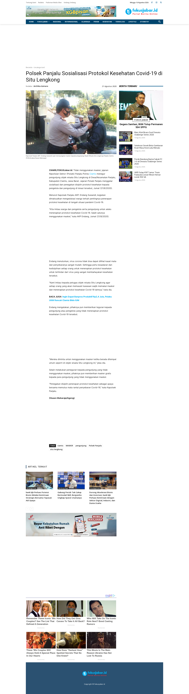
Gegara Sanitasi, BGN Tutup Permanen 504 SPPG (141, 126)
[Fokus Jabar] (141, 11)
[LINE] (93, 456)
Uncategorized (39, 67)
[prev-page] (27, 508)
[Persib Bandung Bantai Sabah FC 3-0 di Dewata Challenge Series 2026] (125, 163)
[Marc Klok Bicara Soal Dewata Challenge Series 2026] (125, 136)
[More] (99, 456)
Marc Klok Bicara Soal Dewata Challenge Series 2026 (147, 133)
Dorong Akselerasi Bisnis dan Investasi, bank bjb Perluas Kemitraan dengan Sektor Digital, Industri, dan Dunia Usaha (102, 497)
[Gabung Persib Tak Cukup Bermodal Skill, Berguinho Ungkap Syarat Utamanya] (71, 480)
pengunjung (81, 445)
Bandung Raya (63, 488)
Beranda (29, 67)
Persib (122, 140)
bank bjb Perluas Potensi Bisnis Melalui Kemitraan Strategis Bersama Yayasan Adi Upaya (39, 496)
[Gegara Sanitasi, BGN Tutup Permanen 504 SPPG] (141, 105)
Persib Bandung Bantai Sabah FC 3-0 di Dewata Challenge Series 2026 (148, 161)
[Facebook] (152, 2)
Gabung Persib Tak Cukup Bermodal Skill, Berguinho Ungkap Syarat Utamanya (70, 495)
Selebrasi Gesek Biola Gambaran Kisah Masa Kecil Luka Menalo (148, 146)
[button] (159, 21)
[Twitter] (161, 2)
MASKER (69, 445)
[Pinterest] (81, 456)
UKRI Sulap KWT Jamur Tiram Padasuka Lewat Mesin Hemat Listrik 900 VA (147, 174)
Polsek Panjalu (95, 445)
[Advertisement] (94, 45)
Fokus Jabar (141, 120)
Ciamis (92, 173)
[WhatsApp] (87, 456)
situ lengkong (56, 449)
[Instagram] (156, 2)
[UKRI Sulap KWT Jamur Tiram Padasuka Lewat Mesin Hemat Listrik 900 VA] (125, 176)
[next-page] (31, 508)
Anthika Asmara (41, 86)
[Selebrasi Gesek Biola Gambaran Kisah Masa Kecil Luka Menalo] (125, 149)
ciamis (60, 445)
